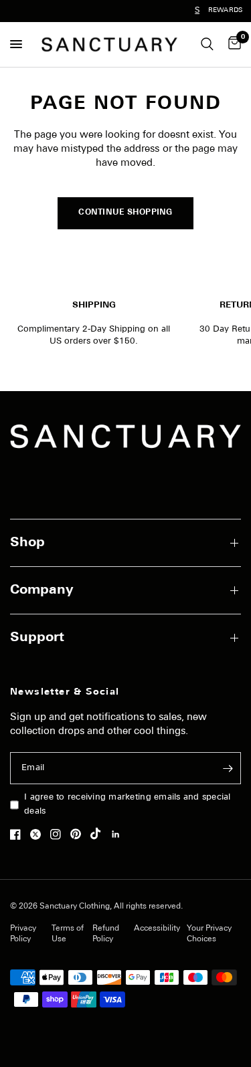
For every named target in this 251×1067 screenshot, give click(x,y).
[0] (232, 44)
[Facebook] (18, 834)
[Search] (207, 44)
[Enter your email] (227, 768)
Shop (27, 543)
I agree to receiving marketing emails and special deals (127, 804)
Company (42, 590)
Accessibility (157, 929)
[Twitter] (39, 834)
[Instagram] (59, 834)
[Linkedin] (119, 834)
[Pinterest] (79, 833)
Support (37, 637)
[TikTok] (99, 833)
